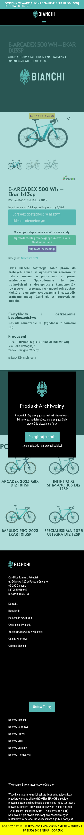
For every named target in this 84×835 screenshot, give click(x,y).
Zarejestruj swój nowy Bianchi (25, 631)
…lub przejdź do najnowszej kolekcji (42, 446)
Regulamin (14, 610)
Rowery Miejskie (17, 748)
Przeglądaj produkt (42, 437)
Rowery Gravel (16, 734)
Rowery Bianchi (17, 720)
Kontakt (13, 603)
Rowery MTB (15, 741)
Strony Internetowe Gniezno (38, 784)
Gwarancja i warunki (19, 624)
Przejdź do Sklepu (36, 830)
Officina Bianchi (17, 645)
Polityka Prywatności (20, 617)
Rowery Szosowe (18, 727)
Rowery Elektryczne (19, 755)
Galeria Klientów (17, 638)
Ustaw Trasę (42, 706)
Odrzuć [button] (57, 830)
